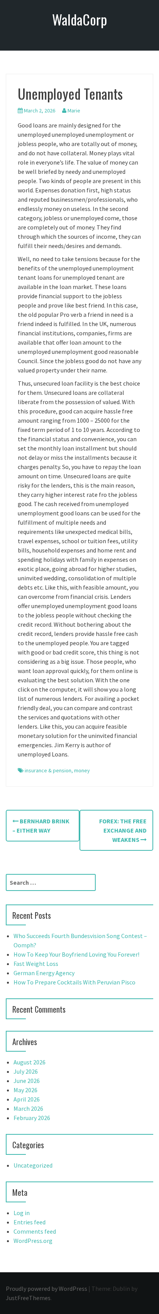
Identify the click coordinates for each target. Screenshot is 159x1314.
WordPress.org (33, 1240)
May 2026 (25, 1090)
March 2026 (28, 1108)
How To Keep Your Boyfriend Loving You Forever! (76, 954)
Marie (74, 110)
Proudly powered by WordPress (46, 1288)
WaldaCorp (79, 19)
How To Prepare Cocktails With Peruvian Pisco (74, 982)
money (82, 770)
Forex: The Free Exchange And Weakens (123, 830)
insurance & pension (48, 770)
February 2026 (32, 1118)
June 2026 (27, 1081)
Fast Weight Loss (36, 963)
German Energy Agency (44, 973)
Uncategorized (33, 1165)
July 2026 (26, 1071)
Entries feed (30, 1222)
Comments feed (35, 1231)
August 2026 (30, 1062)
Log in (22, 1213)
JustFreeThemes (28, 1298)
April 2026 (27, 1099)
